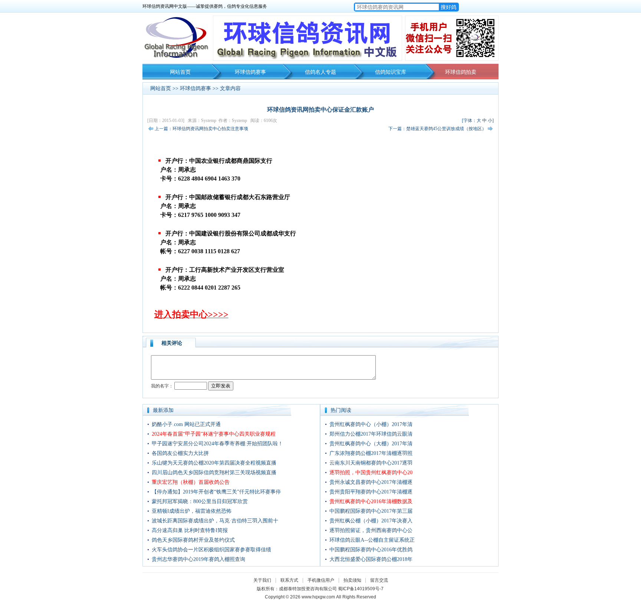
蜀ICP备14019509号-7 (361, 588)
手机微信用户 (321, 580)
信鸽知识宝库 (390, 72)
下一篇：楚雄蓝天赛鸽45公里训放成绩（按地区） (437, 128)
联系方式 (289, 580)
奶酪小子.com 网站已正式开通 (186, 424)
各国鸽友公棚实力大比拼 (180, 453)
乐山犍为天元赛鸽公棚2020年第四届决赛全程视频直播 (214, 463)
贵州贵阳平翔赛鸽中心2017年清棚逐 (370, 492)
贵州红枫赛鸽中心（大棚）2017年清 (370, 443)
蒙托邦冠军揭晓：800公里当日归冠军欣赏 (200, 501)
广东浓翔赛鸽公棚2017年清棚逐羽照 (370, 453)
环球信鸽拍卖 (460, 72)
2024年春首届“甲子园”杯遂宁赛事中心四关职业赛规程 (214, 434)
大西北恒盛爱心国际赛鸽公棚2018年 (370, 559)
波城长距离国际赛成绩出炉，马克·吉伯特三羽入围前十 (215, 521)
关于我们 (262, 580)
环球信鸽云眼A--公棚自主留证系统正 (372, 540)
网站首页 (180, 72)
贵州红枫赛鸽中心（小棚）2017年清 (370, 424)
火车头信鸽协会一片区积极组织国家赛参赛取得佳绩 (211, 549)
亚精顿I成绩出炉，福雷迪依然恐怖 (191, 511)
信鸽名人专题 (320, 72)
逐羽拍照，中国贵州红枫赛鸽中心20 (370, 472)
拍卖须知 (354, 580)
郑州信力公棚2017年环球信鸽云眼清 (370, 434)
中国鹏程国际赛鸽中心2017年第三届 (370, 511)
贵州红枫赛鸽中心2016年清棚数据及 (370, 501)
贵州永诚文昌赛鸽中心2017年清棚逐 (370, 482)
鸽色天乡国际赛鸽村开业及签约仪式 (193, 540)
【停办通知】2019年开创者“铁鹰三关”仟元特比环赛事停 (216, 492)
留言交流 (379, 580)
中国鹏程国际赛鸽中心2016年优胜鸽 (370, 549)
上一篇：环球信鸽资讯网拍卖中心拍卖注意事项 (201, 128)
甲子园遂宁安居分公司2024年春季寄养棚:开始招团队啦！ (217, 443)
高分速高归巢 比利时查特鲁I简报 (190, 530)
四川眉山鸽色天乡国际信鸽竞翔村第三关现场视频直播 (214, 472)
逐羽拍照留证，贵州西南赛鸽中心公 (370, 530)
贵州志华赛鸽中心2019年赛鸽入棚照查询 (198, 559)
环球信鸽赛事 (250, 72)
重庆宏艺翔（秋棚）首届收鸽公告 (191, 482)
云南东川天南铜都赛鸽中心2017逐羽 (370, 463)
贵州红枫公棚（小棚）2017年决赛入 (370, 521)
